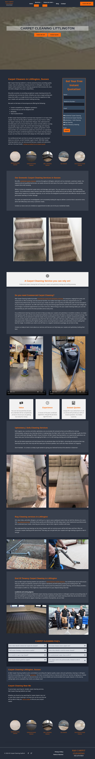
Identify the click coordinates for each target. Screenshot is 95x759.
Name (66, 94)
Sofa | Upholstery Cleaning (47, 164)
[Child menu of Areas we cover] (44, 5)
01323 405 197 (87, 3)
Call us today (26, 699)
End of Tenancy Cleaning (72, 124)
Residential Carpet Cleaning (73, 115)
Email (66, 108)
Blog (57, 3)
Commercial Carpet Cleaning (73, 118)
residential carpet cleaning (28, 181)
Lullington (33, 675)
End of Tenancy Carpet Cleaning (80, 164)
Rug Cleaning (68, 122)
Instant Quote (54, 34)
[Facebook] (28, 753)
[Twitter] (31, 753)
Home (31, 3)
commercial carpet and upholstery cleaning (50, 298)
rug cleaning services (23, 522)
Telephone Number (70, 101)
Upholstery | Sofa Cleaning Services (31, 428)
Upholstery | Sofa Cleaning (73, 120)
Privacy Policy (59, 752)
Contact (63, 3)
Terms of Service (58, 754)
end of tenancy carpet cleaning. (56, 582)
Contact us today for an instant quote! (34, 144)
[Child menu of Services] (36, 5)
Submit (67, 130)
